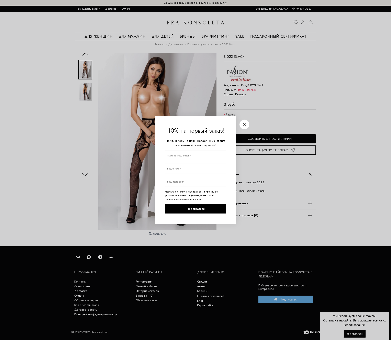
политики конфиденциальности (193, 195)
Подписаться (195, 209)
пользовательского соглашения (183, 199)
